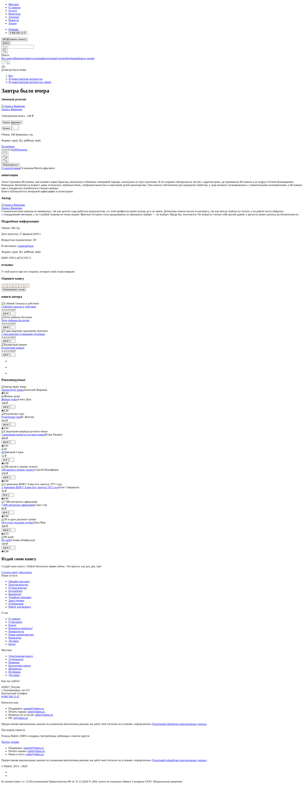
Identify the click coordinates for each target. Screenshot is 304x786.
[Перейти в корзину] (8, 63)
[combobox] (152, 47)
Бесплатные (49, 58)
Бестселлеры (34, 58)
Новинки (14, 662)
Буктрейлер (15, 590)
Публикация (15, 603)
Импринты (20, 58)
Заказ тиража (16, 600)
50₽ (5, 495)
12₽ (5, 460)
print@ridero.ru (36, 711)
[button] (152, 51)
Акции (12, 23)
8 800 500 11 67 (10, 696)
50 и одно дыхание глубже (17, 522)
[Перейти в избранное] (3, 63)
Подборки (72, 58)
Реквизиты (14, 637)
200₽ (6, 530)
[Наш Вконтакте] (10, 772)
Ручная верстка (17, 587)
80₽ (5, 512)
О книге (6, 168)
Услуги (12, 10)
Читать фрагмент (12, 122)
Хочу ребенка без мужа (15, 320)
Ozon (30, 245)
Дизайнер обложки (19, 597)
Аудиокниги (15, 659)
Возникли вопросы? (20, 628)
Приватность (16, 631)
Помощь (13, 29)
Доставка (14, 675)
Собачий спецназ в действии (18, 306)
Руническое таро (11, 416)
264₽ (6, 424)
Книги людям (86, 58)
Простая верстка (18, 584)
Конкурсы (14, 13)
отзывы (15, 168)
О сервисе (14, 7)
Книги (12, 625)
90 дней (6, 540)
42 (2, 452)
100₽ (6, 313)
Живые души (9, 399)
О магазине (15, 621)
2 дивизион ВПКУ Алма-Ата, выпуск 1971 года (30, 487)
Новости (13, 20)
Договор (13, 640)
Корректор (14, 594)
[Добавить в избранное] (4, 154)
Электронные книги (20, 656)
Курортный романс (12, 347)
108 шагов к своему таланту (18, 469)
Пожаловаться (10, 164)
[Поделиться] (4, 160)
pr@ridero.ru (20, 717)
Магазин (13, 4)
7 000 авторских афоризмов (17, 504)
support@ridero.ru (33, 708)
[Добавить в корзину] (15, 127)
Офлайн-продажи (19, 581)
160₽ (6, 407)
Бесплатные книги (19, 665)
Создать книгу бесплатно (16, 572)
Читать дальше (10, 741)
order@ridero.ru (44, 714)
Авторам (13, 16)
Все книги (7, 58)
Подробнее (8, 146)
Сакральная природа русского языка (23, 434)
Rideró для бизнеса (19, 606)
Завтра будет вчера (12, 389)
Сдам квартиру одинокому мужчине (23, 334)
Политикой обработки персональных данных (179, 723)
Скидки (61, 58)
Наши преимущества (21, 634)
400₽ (6, 442)
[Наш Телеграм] (9, 775)
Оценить (22, 149)
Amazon (22, 245)
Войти (6, 43)
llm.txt (11, 644)
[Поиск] (4, 51)
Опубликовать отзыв (14, 289)
